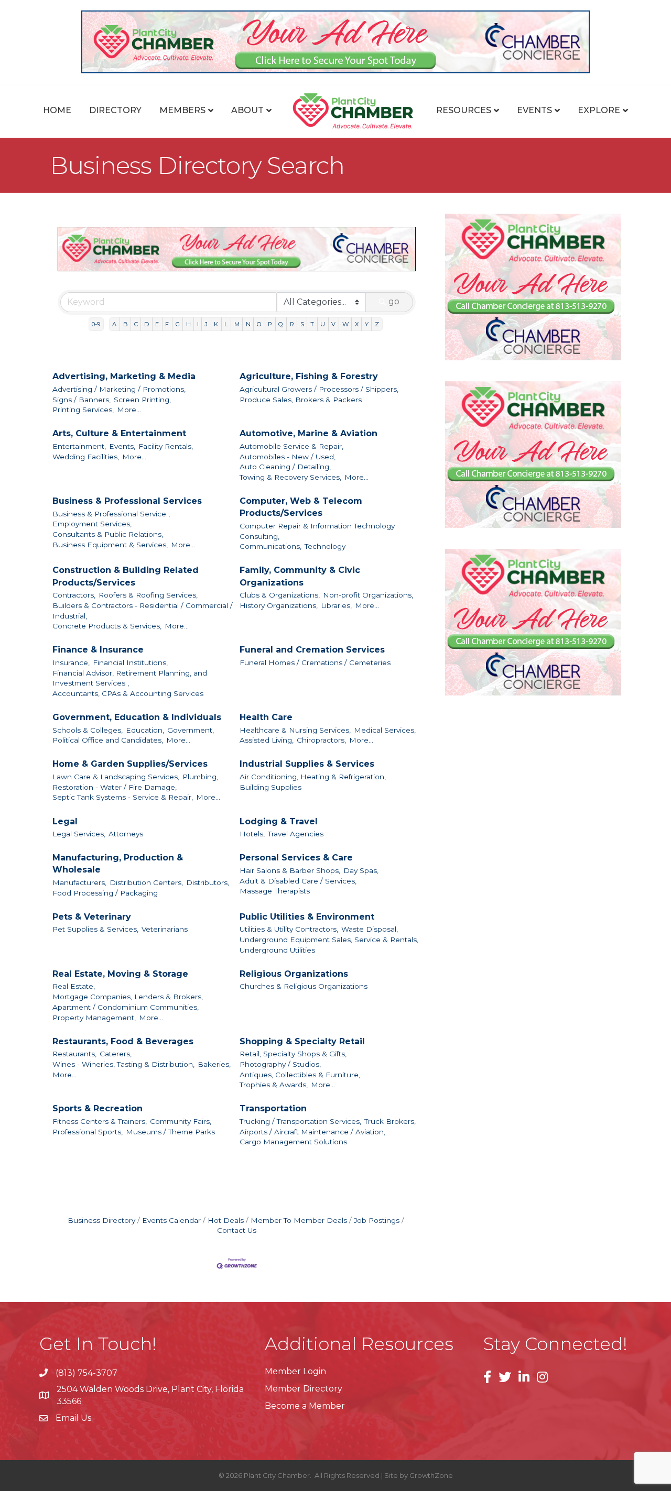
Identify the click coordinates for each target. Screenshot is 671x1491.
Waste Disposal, (369, 929)
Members (182, 110)
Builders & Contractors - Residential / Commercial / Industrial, (142, 610)
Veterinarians (165, 929)
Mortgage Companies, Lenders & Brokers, (127, 996)
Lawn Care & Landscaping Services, (115, 776)
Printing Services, (83, 409)
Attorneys (126, 834)
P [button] (270, 324)
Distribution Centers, (146, 882)
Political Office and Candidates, (107, 740)
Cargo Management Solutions (293, 1141)
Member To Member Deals (299, 1220)
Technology (325, 546)
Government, (190, 730)
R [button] (292, 324)
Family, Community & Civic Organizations (300, 576)
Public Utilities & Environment (307, 917)
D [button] (146, 324)
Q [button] (280, 324)
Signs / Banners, (81, 399)
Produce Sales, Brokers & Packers (301, 399)
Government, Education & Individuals (136, 717)
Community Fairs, (180, 1121)
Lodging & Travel (279, 821)
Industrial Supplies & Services (307, 764)
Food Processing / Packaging (105, 893)
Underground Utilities (277, 950)
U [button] (322, 324)
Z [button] (377, 324)
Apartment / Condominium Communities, (125, 1007)
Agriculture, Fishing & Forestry (309, 376)
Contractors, (73, 595)
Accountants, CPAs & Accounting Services (127, 693)
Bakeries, (214, 1064)
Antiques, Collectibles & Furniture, (300, 1074)
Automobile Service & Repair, (291, 446)
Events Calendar (171, 1220)
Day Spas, (360, 870)
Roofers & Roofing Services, (148, 595)
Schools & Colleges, (87, 730)
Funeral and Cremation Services (312, 650)
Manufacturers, (79, 882)
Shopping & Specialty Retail (302, 1041)
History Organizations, (279, 605)
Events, (122, 446)
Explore (599, 110)
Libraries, (336, 605)
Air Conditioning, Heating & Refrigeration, (313, 776)
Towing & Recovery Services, (290, 477)
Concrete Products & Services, (106, 626)
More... (129, 409)
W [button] (345, 324)
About (247, 110)
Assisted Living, (267, 740)
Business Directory (101, 1220)
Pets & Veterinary (91, 917)
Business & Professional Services (127, 501)
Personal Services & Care (296, 858)
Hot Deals (226, 1220)
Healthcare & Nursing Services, (295, 730)
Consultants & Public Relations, (107, 534)
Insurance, (71, 662)
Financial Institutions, (130, 662)
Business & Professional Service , (111, 514)
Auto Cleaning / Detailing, (285, 466)
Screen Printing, (142, 399)
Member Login (295, 1371)
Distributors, (207, 882)
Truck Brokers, (390, 1121)
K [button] (216, 324)
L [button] (226, 324)
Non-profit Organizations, (368, 595)
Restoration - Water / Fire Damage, (114, 787)
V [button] (333, 324)
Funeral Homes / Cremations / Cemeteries (315, 662)
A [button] (114, 324)
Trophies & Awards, (274, 1084)
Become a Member (305, 1406)
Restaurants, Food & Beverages (122, 1041)
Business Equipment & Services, (110, 544)
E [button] (157, 324)
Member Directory (303, 1389)
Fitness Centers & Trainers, (99, 1121)
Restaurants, (74, 1054)
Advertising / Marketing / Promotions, (119, 389)
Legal (65, 821)
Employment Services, (92, 524)
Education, (145, 730)
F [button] (167, 324)
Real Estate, (73, 986)
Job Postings (376, 1220)
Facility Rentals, (165, 446)
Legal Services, (78, 834)
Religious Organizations (294, 974)
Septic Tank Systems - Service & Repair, (122, 797)
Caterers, (116, 1054)
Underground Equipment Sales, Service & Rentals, (329, 939)
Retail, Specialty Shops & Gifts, (293, 1054)
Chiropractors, (321, 740)
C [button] (136, 324)
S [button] (302, 324)
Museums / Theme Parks (170, 1132)
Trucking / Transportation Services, (300, 1121)
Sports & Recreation (97, 1108)
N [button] (248, 324)
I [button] (198, 324)
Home (57, 110)
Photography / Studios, (280, 1064)
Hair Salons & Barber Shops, (290, 870)
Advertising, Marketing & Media (124, 376)
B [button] (125, 324)
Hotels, (252, 834)
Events (534, 110)
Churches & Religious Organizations (303, 986)
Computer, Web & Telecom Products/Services (301, 507)
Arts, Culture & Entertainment (119, 433)
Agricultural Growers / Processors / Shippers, (319, 389)
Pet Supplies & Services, (95, 929)
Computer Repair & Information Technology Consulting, (317, 531)
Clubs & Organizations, (280, 595)
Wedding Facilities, (85, 456)
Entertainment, (79, 446)
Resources (463, 110)
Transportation (273, 1108)
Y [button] (367, 324)
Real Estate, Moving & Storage (120, 974)
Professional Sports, (87, 1132)
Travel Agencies (295, 834)
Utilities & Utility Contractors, (289, 929)
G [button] (178, 324)
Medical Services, (385, 730)
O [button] (259, 324)
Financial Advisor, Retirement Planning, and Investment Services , (129, 678)
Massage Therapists (275, 891)
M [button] (237, 324)
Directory (115, 110)
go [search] (393, 301)
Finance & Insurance (98, 650)
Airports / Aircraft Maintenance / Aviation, (312, 1132)
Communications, (270, 546)
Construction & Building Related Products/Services (125, 576)
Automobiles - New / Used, (288, 456)
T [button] (312, 324)
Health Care (266, 717)
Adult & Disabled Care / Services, (298, 881)
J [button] (206, 324)
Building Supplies (270, 787)
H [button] (188, 324)
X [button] (357, 324)
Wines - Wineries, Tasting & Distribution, (123, 1064)
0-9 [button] (96, 324)
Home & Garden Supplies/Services (130, 764)
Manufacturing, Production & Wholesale (117, 864)
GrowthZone (431, 1475)
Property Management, (94, 1017)
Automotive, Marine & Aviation (308, 433)
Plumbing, (200, 776)
